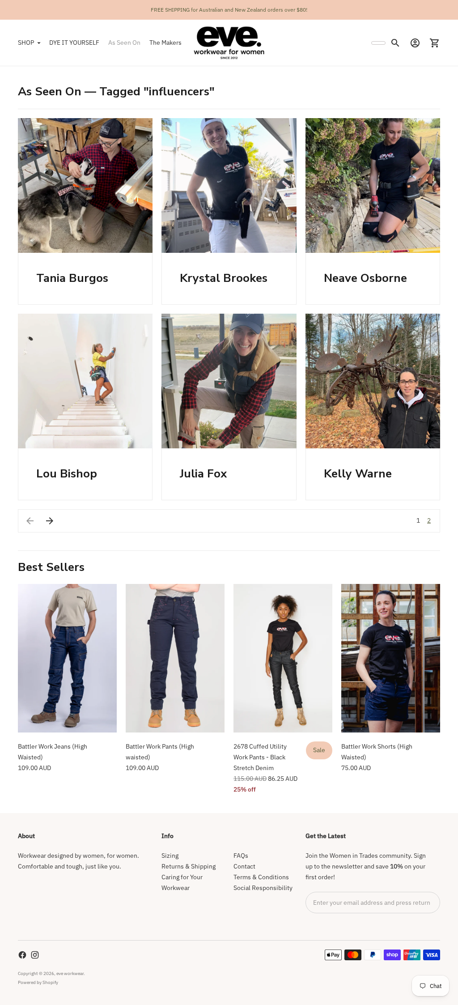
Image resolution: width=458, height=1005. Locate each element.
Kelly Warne (358, 473)
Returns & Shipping (188, 866)
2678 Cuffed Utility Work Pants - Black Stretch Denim (260, 757)
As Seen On (124, 42)
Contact (244, 866)
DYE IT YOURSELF (74, 42)
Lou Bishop (66, 473)
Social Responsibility (263, 888)
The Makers (165, 42)
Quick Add (67, 720)
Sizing (169, 856)
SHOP (26, 42)
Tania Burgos (72, 278)
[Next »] (49, 521)
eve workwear (70, 973)
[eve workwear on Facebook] (22, 954)
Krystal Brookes (223, 278)
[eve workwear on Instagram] (34, 954)
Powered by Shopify (38, 982)
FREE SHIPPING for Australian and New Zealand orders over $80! (229, 9)
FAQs (240, 856)
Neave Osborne (365, 278)
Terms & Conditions (261, 877)
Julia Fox (203, 473)
